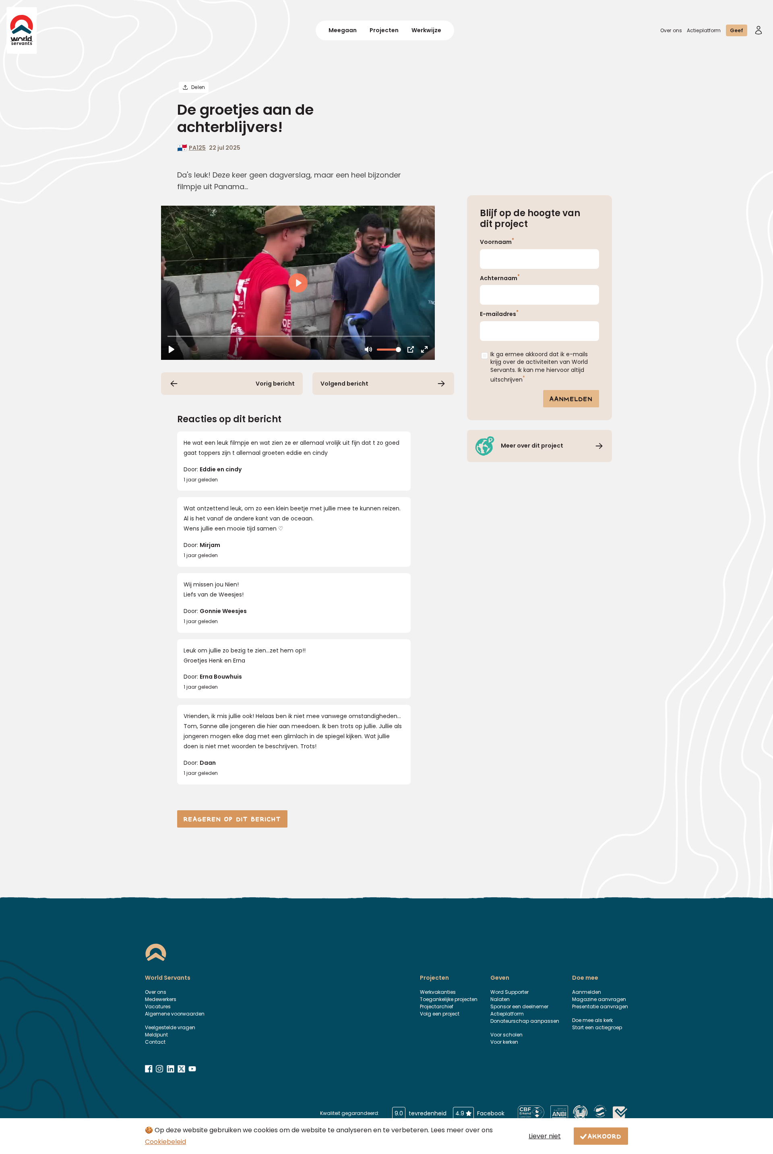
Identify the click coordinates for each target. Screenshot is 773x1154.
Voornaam (497, 241)
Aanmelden (571, 398)
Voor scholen (506, 1034)
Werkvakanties (438, 992)
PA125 (197, 148)
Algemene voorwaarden (175, 1013)
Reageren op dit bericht (232, 818)
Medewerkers (160, 999)
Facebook (479, 1113)
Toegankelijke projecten (448, 999)
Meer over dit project (532, 446)
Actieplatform (704, 30)
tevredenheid (420, 1113)
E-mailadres (499, 313)
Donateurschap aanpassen (524, 1021)
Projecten (384, 30)
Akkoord (605, 1136)
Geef (736, 30)
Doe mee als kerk (592, 1020)
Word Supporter (509, 992)
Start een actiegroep (597, 1027)
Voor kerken (504, 1041)
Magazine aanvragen (599, 999)
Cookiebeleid (165, 1141)
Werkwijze (426, 30)
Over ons (671, 30)
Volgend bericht (344, 384)
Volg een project (439, 1013)
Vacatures (158, 1006)
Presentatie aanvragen (600, 1006)
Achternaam (500, 277)
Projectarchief (436, 1006)
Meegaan (343, 30)
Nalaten (500, 999)
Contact (155, 1041)
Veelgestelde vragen (170, 1027)
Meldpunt (156, 1034)
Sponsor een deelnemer (519, 1006)
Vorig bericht (275, 384)
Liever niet (545, 1136)
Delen (198, 87)
